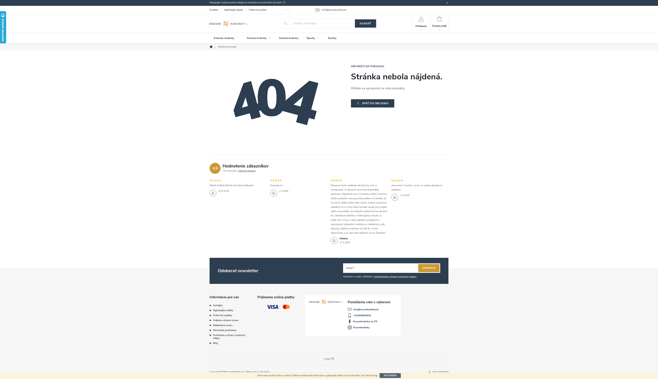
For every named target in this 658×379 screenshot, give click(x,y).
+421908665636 (362, 315)
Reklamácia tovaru (223, 325)
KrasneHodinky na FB (365, 321)
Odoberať (429, 268)
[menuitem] (226, 38)
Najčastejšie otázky (233, 9)
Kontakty (214, 9)
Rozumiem (390, 375)
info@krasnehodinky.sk (366, 309)
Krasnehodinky (361, 327)
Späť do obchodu (375, 103)
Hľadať (365, 23)
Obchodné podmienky (224, 330)
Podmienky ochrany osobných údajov (229, 337)
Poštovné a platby (258, 9)
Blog (215, 343)
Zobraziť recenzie (246, 170)
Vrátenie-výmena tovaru (226, 320)
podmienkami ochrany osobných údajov (395, 276)
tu (376, 375)
